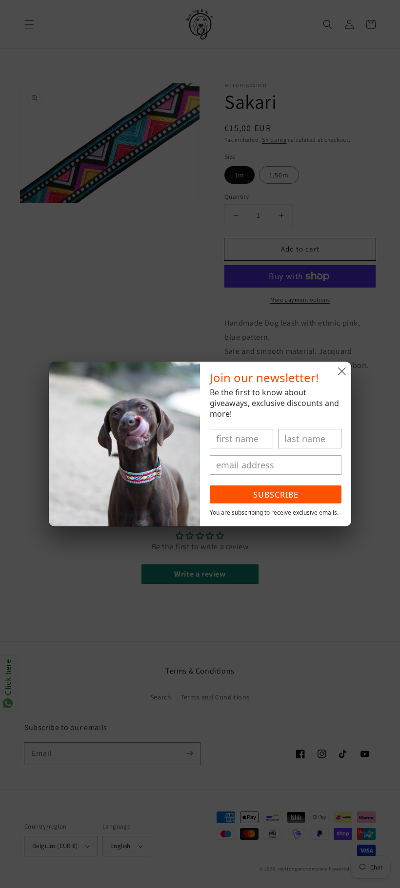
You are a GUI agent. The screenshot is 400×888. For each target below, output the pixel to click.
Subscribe (276, 494)
